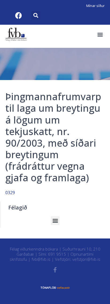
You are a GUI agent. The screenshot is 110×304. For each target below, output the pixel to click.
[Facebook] (18, 15)
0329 (10, 193)
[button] (35, 15)
